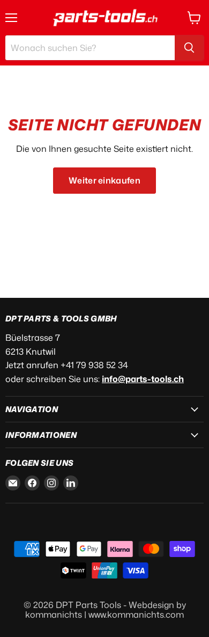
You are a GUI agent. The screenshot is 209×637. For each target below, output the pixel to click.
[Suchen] (189, 47)
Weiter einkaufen (104, 180)
